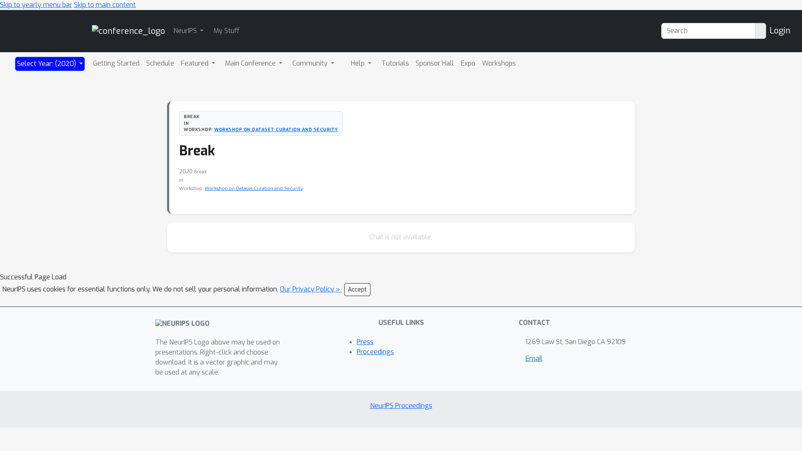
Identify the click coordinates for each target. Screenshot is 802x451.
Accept (357, 290)
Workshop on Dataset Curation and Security (276, 129)
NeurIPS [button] (185, 30)
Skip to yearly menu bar (36, 4)
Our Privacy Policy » (311, 289)
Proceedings (375, 351)
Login (779, 30)
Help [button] (358, 63)
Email (534, 358)
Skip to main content (105, 4)
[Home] (128, 30)
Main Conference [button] (251, 63)
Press (365, 341)
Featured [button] (195, 63)
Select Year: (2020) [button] (47, 63)
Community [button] (310, 63)
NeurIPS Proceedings (401, 405)
